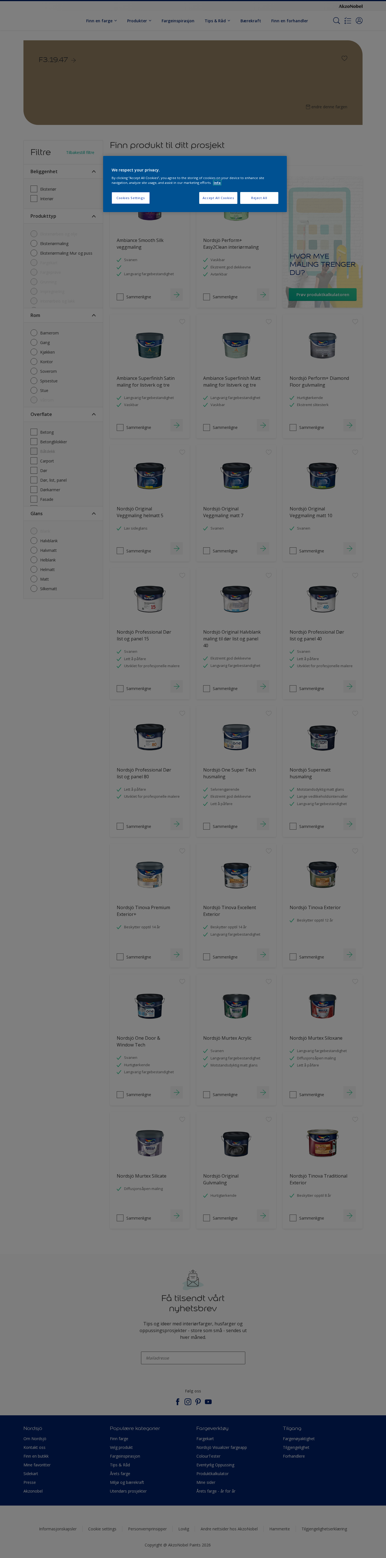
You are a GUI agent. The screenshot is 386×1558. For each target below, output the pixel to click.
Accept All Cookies (218, 198)
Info (217, 182)
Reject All (259, 198)
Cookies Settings (130, 198)
